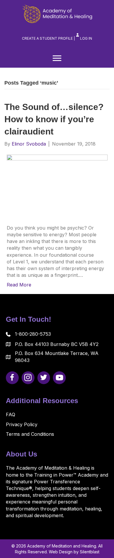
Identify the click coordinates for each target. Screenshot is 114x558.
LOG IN (86, 38)
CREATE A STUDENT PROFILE (47, 38)
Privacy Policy (21, 424)
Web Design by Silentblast (74, 551)
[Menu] (57, 58)
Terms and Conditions (30, 434)
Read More (19, 285)
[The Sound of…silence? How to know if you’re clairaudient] (57, 185)
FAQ (10, 414)
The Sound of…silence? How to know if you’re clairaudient (53, 119)
